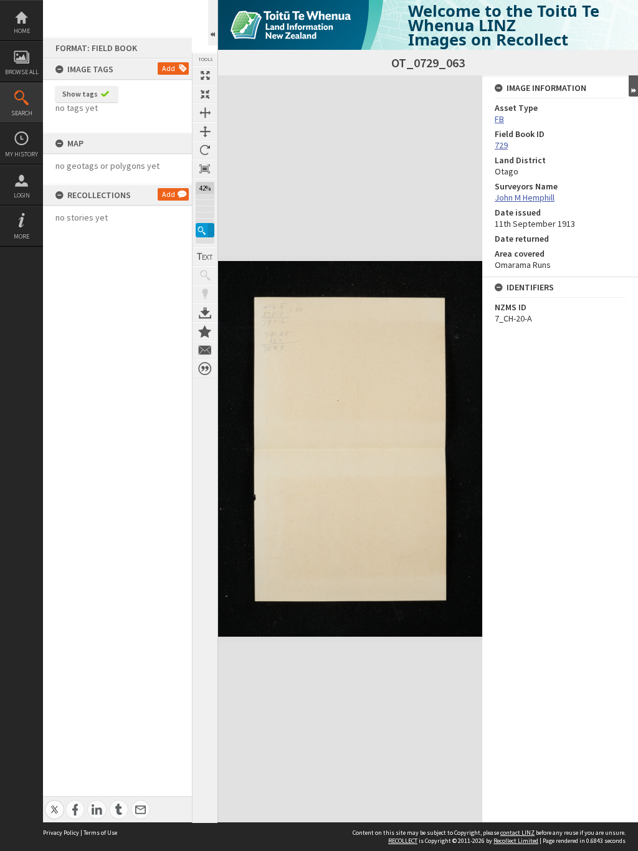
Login (22, 195)
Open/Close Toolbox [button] (212, 22)
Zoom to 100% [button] (205, 168)
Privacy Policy (61, 833)
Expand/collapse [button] (633, 86)
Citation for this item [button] (205, 368)
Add (168, 68)
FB (499, 119)
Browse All (22, 72)
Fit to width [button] (205, 112)
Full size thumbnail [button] (205, 75)
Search (21, 113)
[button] (205, 230)
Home (22, 31)
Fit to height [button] (205, 131)
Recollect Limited (515, 841)
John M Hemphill (525, 197)
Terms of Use (100, 833)
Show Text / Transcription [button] (205, 256)
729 (501, 145)
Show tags (80, 93)
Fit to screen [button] (205, 94)
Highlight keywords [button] (205, 294)
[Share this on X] (54, 803)
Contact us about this (205, 350)
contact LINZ (517, 833)
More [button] (21, 236)
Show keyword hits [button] (205, 275)
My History (21, 154)
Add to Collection (205, 331)
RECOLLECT (402, 841)
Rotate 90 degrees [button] (205, 150)
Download (205, 312)
